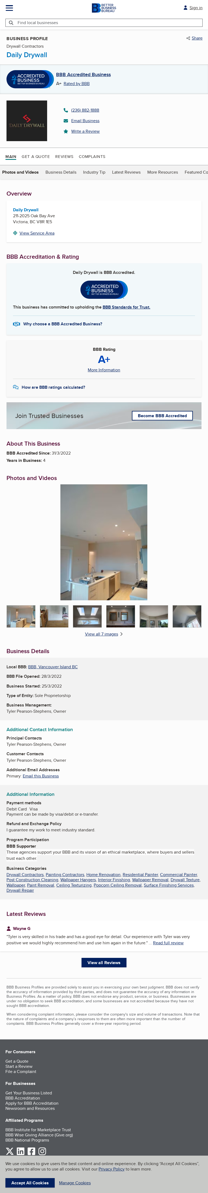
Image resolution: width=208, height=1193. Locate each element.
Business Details (61, 172)
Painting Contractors (65, 874)
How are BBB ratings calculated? (53, 387)
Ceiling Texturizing (74, 885)
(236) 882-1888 (85, 110)
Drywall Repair (20, 890)
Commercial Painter (178, 874)
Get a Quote (36, 156)
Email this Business (41, 776)
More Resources (162, 172)
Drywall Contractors (25, 874)
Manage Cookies (75, 1182)
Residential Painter (140, 874)
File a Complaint (20, 1071)
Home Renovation (103, 874)
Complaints (92, 156)
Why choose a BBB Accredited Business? (62, 324)
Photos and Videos (20, 172)
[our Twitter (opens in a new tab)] (9, 1154)
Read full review (168, 943)
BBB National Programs (27, 1140)
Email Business (85, 120)
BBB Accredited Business (83, 75)
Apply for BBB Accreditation (31, 1103)
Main (10, 157)
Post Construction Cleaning (32, 880)
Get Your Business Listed (28, 1093)
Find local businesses (38, 23)
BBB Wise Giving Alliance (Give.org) (39, 1135)
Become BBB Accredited (162, 416)
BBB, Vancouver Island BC (53, 667)
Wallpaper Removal (150, 880)
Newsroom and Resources (30, 1108)
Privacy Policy (112, 1169)
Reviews (64, 156)
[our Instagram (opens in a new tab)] (42, 1154)
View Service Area (37, 233)
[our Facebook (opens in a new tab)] (31, 1154)
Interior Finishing (114, 880)
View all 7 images (101, 634)
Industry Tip (94, 172)
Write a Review (85, 131)
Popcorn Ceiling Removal (118, 885)
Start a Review (18, 1066)
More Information (104, 370)
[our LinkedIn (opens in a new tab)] (20, 1154)
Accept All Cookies (30, 1183)
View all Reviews (104, 962)
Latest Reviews (126, 172)
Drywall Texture (185, 880)
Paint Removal (40, 885)
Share (197, 38)
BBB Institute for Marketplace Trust (38, 1130)
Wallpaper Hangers (78, 880)
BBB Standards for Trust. (126, 307)
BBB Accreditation (22, 1098)
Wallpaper (15, 885)
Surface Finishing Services (169, 885)
